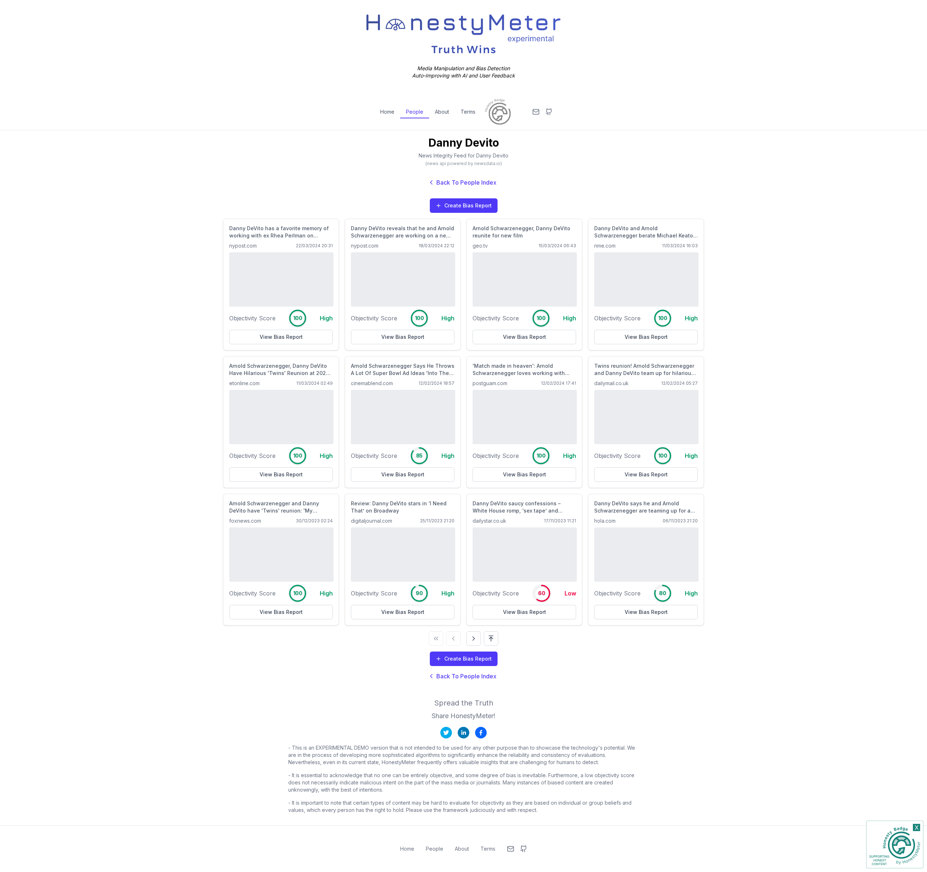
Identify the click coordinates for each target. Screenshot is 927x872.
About (442, 112)
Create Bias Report (468, 205)
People (414, 112)
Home (387, 112)
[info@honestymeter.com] (536, 111)
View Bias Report (281, 337)
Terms (468, 112)
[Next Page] (473, 638)
